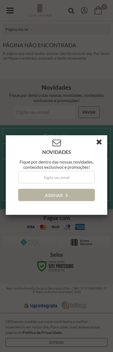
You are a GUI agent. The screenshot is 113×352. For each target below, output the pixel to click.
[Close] (101, 144)
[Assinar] (56, 196)
